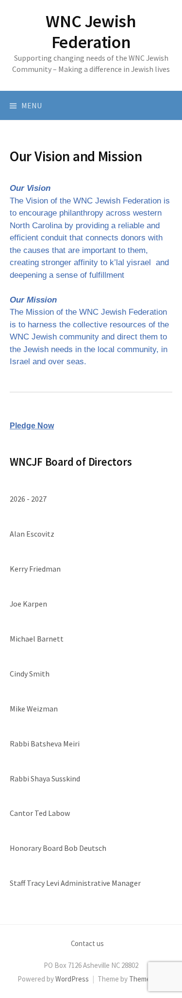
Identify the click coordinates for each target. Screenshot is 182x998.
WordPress (72, 978)
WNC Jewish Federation (91, 31)
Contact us (87, 943)
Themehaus (147, 978)
